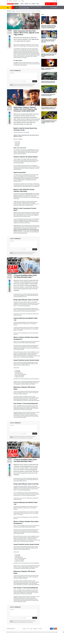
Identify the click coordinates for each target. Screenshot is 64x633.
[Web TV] (54, 0)
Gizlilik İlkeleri (35, 628)
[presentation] (10, 7)
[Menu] (46, 4)
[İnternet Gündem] (13, 3)
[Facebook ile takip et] (51, 629)
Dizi (30, 3)
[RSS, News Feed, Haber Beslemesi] (56, 629)
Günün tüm (54, 7)
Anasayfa (24, 628)
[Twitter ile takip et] (53, 629)
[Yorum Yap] (9, 46)
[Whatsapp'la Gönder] (9, 41)
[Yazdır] (9, 45)
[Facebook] (9, 36)
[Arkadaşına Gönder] (9, 43)
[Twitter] (9, 38)
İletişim (31, 628)
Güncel (22, 3)
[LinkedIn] (9, 39)
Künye (28, 628)
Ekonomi (26, 3)
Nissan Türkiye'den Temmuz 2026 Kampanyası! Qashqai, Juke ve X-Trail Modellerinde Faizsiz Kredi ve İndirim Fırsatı (30, 7)
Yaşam (37, 3)
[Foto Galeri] (56, 0)
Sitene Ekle (40, 628)
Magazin (33, 3)
